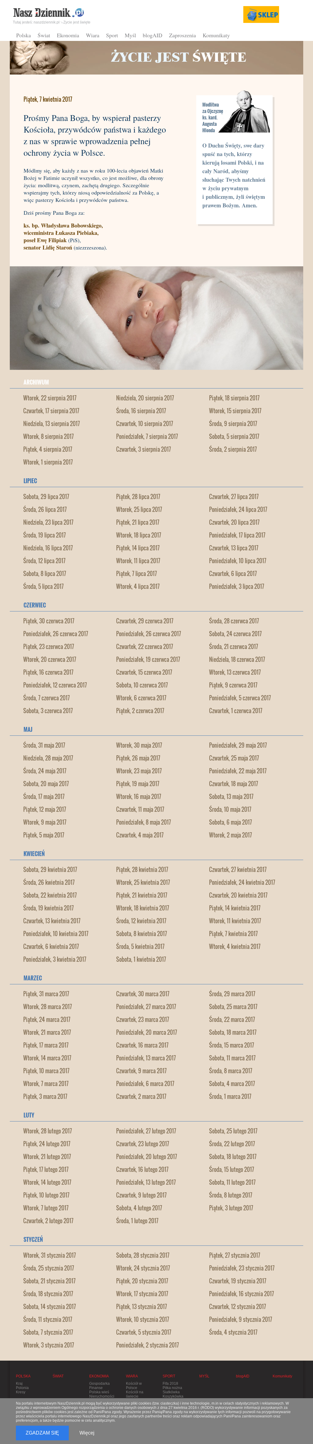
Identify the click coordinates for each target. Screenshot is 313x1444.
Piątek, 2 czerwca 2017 (140, 711)
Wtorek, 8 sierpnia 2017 (48, 436)
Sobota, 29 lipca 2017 (46, 497)
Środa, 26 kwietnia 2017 (49, 882)
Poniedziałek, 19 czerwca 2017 (148, 659)
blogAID (152, 35)
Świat (44, 35)
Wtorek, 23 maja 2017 (139, 771)
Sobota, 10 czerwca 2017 (142, 685)
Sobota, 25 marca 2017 (233, 1007)
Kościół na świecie (134, 1394)
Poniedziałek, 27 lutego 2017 (146, 1131)
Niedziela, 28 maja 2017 (48, 758)
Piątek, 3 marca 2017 (45, 1096)
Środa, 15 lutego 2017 (231, 1169)
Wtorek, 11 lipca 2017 (138, 561)
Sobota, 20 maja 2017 (46, 784)
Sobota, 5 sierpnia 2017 (234, 436)
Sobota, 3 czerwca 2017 (48, 711)
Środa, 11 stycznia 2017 (47, 1319)
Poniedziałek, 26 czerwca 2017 (55, 634)
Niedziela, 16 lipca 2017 (48, 548)
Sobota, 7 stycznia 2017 (48, 1332)
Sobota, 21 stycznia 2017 (49, 1281)
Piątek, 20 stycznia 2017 (142, 1281)
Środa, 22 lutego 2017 (232, 1144)
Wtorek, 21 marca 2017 (47, 1032)
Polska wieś (99, 1392)
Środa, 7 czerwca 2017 (46, 698)
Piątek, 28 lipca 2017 (138, 497)
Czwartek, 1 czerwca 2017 (235, 711)
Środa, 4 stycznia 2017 (233, 1332)
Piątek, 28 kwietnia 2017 (142, 869)
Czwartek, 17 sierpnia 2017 (51, 411)
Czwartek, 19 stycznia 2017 (237, 1281)
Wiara (92, 35)
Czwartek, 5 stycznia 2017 (143, 1332)
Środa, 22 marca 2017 (232, 1019)
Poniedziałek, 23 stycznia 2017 (241, 1268)
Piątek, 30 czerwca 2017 (48, 621)
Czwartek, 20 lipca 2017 (234, 522)
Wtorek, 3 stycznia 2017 (48, 1345)
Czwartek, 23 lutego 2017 (142, 1144)
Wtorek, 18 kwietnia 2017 (142, 908)
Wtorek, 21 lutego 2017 (47, 1157)
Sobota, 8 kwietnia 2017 (141, 934)
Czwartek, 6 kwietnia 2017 (51, 946)
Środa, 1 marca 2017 (230, 1096)
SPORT (169, 1376)
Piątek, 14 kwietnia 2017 (234, 908)
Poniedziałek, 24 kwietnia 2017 (242, 882)
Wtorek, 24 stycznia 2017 (143, 1268)
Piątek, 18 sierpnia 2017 (234, 398)
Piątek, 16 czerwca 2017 (48, 672)
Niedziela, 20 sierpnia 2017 (145, 398)
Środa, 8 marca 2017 (230, 1071)
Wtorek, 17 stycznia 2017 (142, 1294)
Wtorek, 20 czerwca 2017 (49, 659)
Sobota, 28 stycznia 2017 (142, 1255)
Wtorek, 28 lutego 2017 (47, 1131)
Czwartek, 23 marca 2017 (142, 1019)
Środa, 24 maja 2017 (44, 771)
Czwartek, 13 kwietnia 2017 (51, 921)
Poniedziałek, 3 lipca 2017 (236, 586)
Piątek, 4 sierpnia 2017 (47, 449)
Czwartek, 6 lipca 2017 (233, 574)
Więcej (86, 1432)
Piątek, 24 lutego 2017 (46, 1144)
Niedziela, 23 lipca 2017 (48, 522)
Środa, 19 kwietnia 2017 (48, 908)
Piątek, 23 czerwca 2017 (48, 647)
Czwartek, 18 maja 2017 (233, 784)
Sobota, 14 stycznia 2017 (49, 1307)
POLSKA (23, 1376)
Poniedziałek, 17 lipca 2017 (237, 535)
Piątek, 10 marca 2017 (46, 1071)
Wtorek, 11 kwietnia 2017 (235, 921)
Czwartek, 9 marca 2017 (141, 1071)
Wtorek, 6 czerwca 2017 (141, 698)
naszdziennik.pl (47, 22)
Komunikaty (216, 35)
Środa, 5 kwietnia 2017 (140, 946)
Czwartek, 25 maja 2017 (234, 758)
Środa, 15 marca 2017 (231, 1045)
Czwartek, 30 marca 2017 (142, 994)
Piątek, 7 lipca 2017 (136, 574)
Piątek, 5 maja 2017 (43, 835)
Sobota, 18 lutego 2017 (232, 1157)
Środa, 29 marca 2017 (232, 994)
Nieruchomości (101, 1396)
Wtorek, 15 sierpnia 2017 (235, 411)
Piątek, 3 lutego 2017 (231, 1208)
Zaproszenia (182, 35)
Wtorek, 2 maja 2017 (230, 835)
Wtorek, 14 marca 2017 (47, 1058)
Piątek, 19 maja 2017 (137, 784)
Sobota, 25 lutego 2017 (233, 1131)
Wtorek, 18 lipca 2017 (138, 535)
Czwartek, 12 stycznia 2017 (237, 1307)
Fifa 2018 (170, 1383)
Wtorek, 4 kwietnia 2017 (234, 946)
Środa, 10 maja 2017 (230, 809)
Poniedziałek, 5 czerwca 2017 (240, 698)
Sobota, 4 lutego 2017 (139, 1208)
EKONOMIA (99, 1376)
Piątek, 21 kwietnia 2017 (141, 895)
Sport (112, 35)
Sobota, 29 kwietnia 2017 (50, 869)
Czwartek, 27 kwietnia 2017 (238, 869)
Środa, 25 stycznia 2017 (48, 1268)
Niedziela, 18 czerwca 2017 (237, 659)
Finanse (96, 1388)
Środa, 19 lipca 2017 (44, 535)
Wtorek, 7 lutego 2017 (45, 1208)
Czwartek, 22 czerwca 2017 (144, 647)
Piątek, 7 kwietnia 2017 (233, 934)
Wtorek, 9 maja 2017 (44, 822)
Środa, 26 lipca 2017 (45, 509)
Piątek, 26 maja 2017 (138, 758)
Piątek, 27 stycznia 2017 (234, 1255)
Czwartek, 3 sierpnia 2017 (143, 449)
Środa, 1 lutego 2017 (137, 1221)
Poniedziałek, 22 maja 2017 (238, 771)
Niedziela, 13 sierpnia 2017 (51, 424)
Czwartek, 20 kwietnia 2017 (238, 895)
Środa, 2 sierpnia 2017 (233, 449)
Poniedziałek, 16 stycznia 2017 (241, 1294)
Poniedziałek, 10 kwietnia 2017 (55, 934)
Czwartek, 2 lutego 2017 (48, 1221)
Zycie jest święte (76, 22)
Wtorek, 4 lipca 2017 (138, 586)
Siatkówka (171, 1392)
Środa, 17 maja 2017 (43, 796)
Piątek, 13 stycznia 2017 (141, 1307)
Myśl (130, 35)
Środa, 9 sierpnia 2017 (233, 424)
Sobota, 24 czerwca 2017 (235, 634)
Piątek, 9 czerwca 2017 (233, 685)
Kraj (19, 1383)
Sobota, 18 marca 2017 (232, 1032)
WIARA (132, 1376)
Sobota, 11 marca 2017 (232, 1058)
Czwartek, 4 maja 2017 (140, 835)
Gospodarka (99, 1383)
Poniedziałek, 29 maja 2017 (238, 745)
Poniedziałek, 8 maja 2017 (143, 822)
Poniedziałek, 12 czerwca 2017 (55, 685)
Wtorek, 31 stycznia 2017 (49, 1255)
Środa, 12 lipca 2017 (44, 561)
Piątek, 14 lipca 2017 (138, 548)
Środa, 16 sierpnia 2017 (141, 411)
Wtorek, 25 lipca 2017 (139, 509)
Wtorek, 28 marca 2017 (47, 1007)
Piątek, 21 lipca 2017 (137, 522)
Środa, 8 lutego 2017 (230, 1195)
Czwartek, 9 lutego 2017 (141, 1195)
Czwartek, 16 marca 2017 (142, 1045)
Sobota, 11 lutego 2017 (232, 1182)
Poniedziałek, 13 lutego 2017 (146, 1182)
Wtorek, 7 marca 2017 (45, 1084)
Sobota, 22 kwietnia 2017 (50, 895)
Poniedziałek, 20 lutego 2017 (146, 1157)
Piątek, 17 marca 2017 (45, 1045)
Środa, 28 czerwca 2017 (234, 621)
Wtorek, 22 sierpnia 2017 (49, 398)
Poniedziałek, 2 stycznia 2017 (147, 1345)
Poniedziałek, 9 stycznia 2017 (240, 1319)
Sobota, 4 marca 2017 (232, 1084)
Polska (23, 35)
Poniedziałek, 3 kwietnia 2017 (54, 959)
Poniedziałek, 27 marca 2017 (146, 1007)
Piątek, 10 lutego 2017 (46, 1195)
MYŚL (204, 1376)
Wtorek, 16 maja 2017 (138, 796)
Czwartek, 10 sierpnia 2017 (144, 424)
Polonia (22, 1388)
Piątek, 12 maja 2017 (44, 809)
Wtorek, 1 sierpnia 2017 (48, 462)
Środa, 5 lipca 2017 (43, 586)
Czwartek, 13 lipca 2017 (233, 548)
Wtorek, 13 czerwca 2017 (235, 672)
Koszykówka (173, 1396)
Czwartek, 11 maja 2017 (140, 809)
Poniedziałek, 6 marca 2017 (145, 1084)
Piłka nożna (172, 1388)
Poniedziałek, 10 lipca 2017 (237, 561)
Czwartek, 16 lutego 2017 (142, 1169)
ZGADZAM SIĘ (42, 1432)
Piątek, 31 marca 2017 (46, 994)
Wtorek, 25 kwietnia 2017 (143, 882)
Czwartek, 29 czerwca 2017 (144, 621)
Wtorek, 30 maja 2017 (139, 745)
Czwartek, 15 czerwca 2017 (144, 672)
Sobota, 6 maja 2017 (230, 822)
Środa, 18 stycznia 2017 (48, 1294)
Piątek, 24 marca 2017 (46, 1019)
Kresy (20, 1392)
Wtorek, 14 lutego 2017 (47, 1182)
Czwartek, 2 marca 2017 (141, 1096)
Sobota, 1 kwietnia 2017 (141, 959)
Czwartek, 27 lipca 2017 (234, 497)
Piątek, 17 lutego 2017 (45, 1169)
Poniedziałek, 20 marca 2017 (146, 1032)
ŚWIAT (58, 1376)
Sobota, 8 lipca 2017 (44, 574)
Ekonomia (68, 35)
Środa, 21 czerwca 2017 (233, 647)
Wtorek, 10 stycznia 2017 (142, 1319)
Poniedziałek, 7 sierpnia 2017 (147, 436)
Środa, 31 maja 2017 (44, 745)
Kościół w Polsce (134, 1385)
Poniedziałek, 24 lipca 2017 (238, 509)
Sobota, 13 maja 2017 (231, 796)
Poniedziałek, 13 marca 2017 (146, 1058)
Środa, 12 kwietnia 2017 (141, 921)
